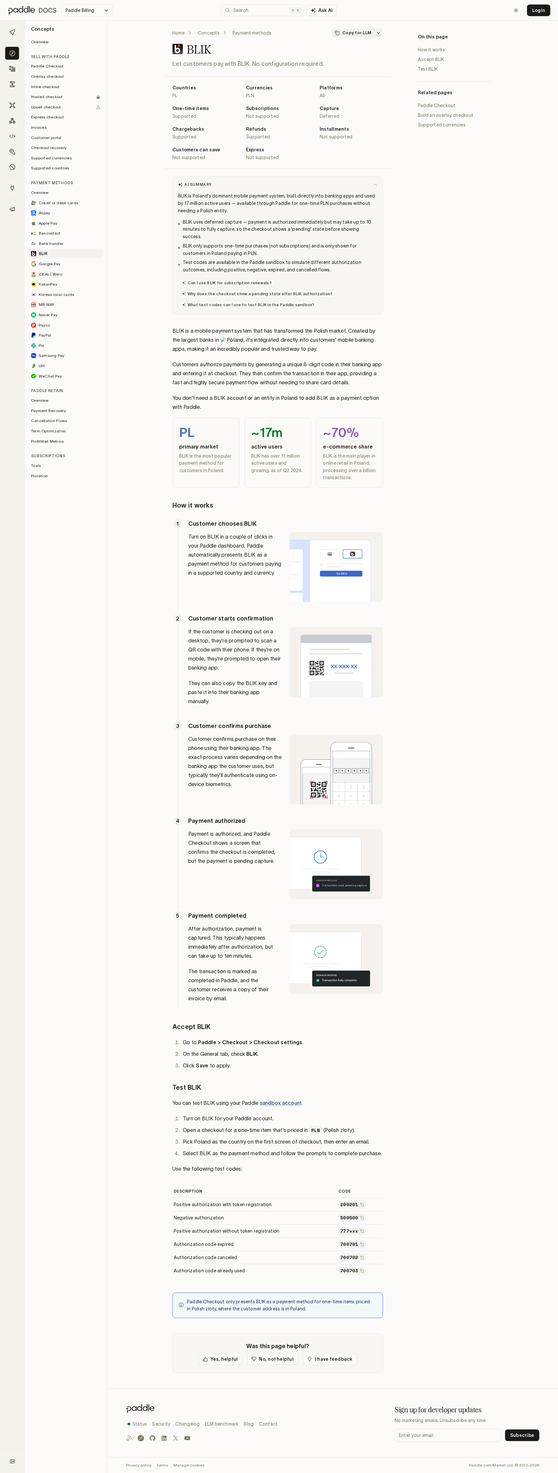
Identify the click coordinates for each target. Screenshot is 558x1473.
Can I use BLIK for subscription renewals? (230, 283)
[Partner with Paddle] (12, 188)
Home (178, 32)
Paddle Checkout (437, 105)
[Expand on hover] (12, 1461)
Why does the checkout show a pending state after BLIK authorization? (260, 294)
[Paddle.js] (12, 136)
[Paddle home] (201, 1408)
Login (538, 10)
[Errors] (12, 167)
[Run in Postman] (141, 1438)
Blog (249, 1424)
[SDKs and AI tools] (12, 151)
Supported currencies (442, 124)
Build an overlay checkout (445, 115)
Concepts (209, 32)
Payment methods (252, 32)
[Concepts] (12, 53)
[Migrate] (12, 84)
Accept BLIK (431, 59)
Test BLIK (428, 69)
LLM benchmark (222, 1424)
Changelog (187, 1424)
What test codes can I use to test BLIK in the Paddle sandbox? (251, 305)
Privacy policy (138, 1465)
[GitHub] (152, 1438)
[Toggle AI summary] (375, 184)
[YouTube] (187, 1438)
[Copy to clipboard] (362, 1204)
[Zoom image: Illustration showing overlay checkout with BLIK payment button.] (333, 571)
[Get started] (12, 32)
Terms (162, 1465)
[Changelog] (12, 209)
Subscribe (522, 1435)
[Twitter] (175, 1438)
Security (161, 1424)
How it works (431, 49)
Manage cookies (188, 1465)
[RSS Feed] (129, 1438)
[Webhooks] (12, 120)
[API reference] (12, 105)
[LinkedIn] (164, 1438)
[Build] (12, 68)
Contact (268, 1424)
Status (139, 1424)
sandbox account (281, 1103)
